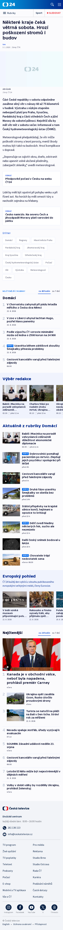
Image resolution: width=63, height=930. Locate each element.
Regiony (23, 240)
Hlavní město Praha (43, 240)
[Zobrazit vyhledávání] (52, 4)
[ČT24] (9, 4)
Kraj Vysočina (11, 255)
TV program (9, 844)
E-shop (6, 883)
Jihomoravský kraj (35, 247)
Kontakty (38, 896)
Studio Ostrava (41, 864)
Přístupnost (41, 924)
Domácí (8, 240)
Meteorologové (38, 270)
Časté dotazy (40, 890)
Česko (8, 277)
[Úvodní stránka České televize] (16, 808)
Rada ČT (37, 870)
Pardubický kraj (12, 247)
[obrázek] (31, 69)
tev (4, 44)
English (6, 924)
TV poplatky (9, 857)
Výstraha (19, 270)
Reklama (38, 851)
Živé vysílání (9, 851)
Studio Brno (39, 857)
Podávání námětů (42, 883)
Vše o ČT (7, 896)
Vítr (7, 270)
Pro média (38, 844)
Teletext (7, 864)
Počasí (49, 262)
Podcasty (8, 870)
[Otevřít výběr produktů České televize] (59, 4)
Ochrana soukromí (22, 924)
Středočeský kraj (33, 255)
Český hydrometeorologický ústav (22, 262)
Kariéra (37, 877)
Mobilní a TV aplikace (14, 890)
